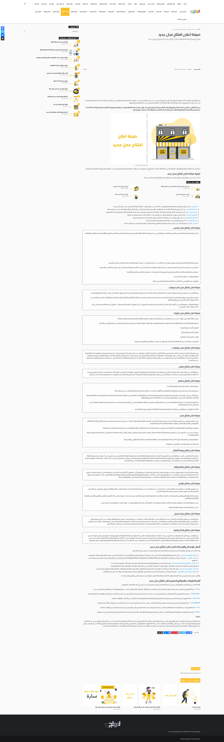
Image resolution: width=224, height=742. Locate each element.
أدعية (185, 4)
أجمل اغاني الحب (196, 707)
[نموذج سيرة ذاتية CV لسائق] (74, 83)
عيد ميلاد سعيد (60, 4)
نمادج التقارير (131, 11)
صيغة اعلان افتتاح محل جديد (60, 104)
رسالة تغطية (93, 4)
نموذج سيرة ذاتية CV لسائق (60, 81)
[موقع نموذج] (194, 11)
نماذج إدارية (111, 11)
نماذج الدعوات (93, 11)
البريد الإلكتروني (171, 4)
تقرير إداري (142, 4)
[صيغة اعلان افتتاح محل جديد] (74, 106)
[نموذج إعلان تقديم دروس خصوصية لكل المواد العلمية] (74, 52)
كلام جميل (44, 4)
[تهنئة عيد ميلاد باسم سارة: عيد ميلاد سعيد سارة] (101, 695)
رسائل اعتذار (113, 4)
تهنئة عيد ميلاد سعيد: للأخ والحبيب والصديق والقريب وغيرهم (52, 57)
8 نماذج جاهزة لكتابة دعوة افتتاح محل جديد (57, 112)
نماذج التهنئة (102, 11)
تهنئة (135, 4)
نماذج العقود (74, 11)
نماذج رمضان (56, 11)
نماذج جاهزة (65, 11)
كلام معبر (151, 11)
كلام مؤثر (166, 11)
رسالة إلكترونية (103, 4)
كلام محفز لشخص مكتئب (121, 194)
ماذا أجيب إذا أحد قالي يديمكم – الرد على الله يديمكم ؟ (147, 707)
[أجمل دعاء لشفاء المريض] (195, 196)
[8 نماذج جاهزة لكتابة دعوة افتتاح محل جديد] (74, 114)
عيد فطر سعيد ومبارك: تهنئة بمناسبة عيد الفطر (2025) (175, 186)
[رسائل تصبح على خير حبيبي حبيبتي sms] (74, 91)
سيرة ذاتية (85, 4)
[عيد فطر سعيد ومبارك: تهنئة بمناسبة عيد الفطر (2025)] (195, 188)
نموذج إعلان (38, 11)
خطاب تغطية (121, 4)
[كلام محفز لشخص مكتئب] (134, 196)
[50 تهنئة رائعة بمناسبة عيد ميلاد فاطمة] (74, 99)
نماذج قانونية (47, 11)
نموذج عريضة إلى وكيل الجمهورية (59, 65)
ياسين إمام (196, 69)
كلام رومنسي (182, 11)
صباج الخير (77, 4)
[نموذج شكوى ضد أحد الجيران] (134, 188)
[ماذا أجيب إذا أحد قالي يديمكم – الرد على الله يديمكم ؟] (141, 695)
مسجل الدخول (190, 673)
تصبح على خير (151, 4)
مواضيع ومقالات (141, 11)
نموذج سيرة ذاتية (182, 19)
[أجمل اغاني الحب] (181, 695)
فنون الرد (51, 4)
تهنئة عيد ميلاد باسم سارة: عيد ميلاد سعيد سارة (107, 707)
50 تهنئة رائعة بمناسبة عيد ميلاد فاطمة (58, 96)
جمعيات (130, 4)
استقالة (179, 4)
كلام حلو (37, 4)
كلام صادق (174, 11)
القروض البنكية (160, 4)
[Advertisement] (141, 54)
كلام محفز (158, 11)
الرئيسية (197, 29)
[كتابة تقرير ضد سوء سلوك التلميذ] (74, 44)
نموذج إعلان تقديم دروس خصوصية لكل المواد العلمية (54, 49)
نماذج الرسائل (83, 11)
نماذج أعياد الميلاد (120, 11)
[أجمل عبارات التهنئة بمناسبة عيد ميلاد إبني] (74, 75)
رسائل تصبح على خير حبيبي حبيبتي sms (58, 88)
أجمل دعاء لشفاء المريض (182, 194)
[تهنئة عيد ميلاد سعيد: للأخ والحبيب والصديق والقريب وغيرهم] (74, 60)
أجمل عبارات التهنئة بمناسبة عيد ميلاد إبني (57, 73)
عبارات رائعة (70, 4)
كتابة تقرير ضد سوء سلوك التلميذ (59, 42)
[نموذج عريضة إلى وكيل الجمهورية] (74, 67)
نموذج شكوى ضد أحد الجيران (120, 186)
